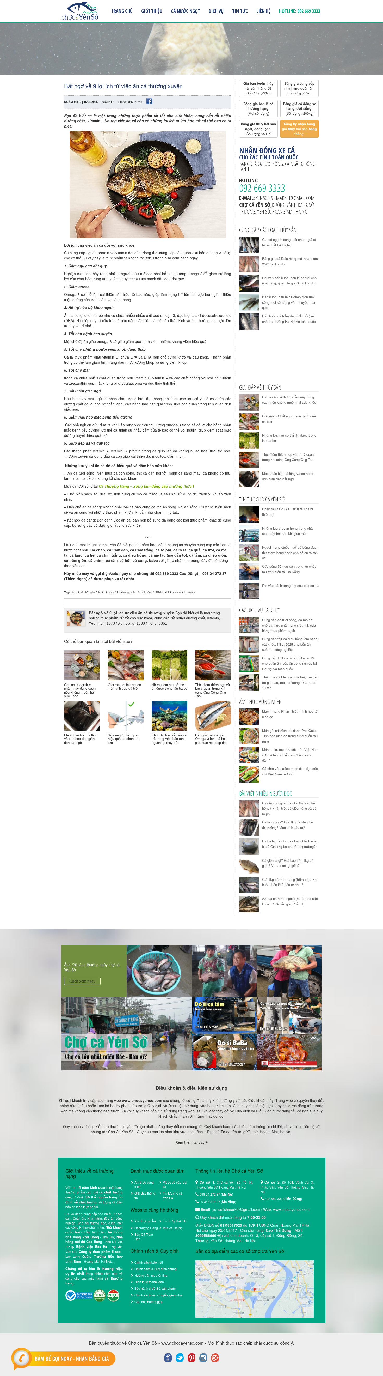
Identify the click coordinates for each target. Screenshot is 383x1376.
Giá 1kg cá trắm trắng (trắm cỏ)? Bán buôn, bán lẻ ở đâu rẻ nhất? (290, 882)
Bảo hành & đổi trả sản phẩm (155, 1288)
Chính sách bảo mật (148, 1262)
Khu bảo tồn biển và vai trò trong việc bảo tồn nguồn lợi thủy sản (169, 738)
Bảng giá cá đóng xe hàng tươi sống (300, 108)
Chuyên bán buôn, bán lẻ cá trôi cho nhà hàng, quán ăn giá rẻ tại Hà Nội (289, 280)
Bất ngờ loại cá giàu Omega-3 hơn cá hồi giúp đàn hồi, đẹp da (210, 738)
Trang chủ (122, 11)
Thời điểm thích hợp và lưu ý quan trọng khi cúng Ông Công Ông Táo (212, 690)
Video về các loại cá (175, 1184)
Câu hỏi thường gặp (148, 1301)
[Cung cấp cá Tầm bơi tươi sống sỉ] (224, 1014)
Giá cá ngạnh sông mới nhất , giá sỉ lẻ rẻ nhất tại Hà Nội (289, 242)
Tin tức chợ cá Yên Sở (172, 1195)
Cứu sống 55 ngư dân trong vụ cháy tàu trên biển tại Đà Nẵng (289, 569)
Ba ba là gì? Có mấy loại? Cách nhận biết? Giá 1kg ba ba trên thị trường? (290, 844)
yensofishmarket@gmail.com (285, 198)
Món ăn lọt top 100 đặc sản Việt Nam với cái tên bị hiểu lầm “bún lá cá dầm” (290, 755)
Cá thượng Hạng (146, 1228)
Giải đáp (108, 102)
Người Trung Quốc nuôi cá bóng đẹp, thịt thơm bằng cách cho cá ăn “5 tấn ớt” (290, 552)
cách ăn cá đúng (141, 592)
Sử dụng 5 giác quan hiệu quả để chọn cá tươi (123, 738)
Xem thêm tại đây (191, 1142)
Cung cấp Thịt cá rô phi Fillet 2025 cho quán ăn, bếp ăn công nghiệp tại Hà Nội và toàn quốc (289, 663)
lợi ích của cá (187, 592)
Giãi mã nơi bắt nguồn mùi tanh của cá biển (124, 686)
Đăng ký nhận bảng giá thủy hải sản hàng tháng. (300, 128)
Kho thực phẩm (145, 1221)
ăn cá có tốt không (117, 592)
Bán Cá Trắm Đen (143, 1236)
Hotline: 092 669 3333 (299, 11)
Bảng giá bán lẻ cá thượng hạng (258, 108)
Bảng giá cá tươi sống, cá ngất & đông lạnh (277, 166)
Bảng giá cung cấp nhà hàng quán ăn (300, 88)
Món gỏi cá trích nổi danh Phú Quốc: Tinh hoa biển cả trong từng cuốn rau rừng (290, 736)
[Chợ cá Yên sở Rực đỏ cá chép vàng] (289, 1051)
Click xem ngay (82, 981)
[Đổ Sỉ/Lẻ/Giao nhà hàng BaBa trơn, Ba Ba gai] (224, 1051)
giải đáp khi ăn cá (165, 592)
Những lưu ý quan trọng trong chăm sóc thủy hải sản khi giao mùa (289, 531)
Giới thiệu (151, 11)
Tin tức (240, 11)
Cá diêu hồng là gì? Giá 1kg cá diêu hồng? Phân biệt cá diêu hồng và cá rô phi (289, 808)
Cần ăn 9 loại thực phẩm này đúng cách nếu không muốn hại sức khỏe (80, 690)
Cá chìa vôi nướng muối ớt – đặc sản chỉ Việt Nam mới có (290, 771)
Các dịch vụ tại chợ (259, 610)
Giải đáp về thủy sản (260, 387)
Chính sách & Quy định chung (155, 1268)
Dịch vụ (216, 11)
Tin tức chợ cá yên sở (262, 499)
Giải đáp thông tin (144, 1195)
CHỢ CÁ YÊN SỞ (79, 11)
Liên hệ (263, 11)
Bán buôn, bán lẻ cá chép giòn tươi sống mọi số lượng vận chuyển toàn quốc (289, 302)
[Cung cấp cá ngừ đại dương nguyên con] (289, 1014)
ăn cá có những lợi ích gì (87, 592)
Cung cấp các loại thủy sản (268, 230)
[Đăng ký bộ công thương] (79, 1295)
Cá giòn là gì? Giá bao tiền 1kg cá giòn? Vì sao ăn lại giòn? (287, 863)
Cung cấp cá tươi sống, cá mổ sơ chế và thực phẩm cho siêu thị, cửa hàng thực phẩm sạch (289, 625)
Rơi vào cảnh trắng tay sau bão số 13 (290, 585)
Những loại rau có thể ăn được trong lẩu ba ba (169, 686)
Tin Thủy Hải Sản (175, 1221)
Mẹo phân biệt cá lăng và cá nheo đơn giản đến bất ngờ (80, 738)
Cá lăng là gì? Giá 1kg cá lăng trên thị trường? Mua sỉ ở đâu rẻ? (288, 825)
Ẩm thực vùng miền (260, 701)
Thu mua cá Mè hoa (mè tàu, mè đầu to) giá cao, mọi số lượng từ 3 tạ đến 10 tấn (290, 682)
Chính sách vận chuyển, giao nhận (159, 1295)
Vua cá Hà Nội (173, 1228)
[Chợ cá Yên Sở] (126, 1033)
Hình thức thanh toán (149, 1282)
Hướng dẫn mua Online (151, 1275)
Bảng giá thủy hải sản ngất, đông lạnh (259, 128)
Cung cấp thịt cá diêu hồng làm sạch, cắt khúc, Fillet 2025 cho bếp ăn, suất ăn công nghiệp (290, 644)
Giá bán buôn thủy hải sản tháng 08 (258, 88)
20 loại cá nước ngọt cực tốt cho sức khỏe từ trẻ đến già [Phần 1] (290, 901)
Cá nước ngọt (185, 11)
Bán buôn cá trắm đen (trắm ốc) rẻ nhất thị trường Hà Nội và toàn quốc (289, 318)
